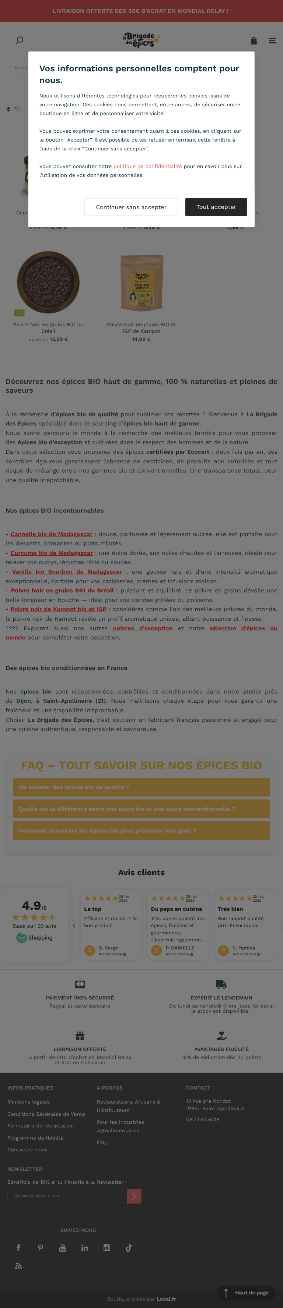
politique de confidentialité (147, 167)
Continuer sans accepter (131, 207)
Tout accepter (216, 206)
